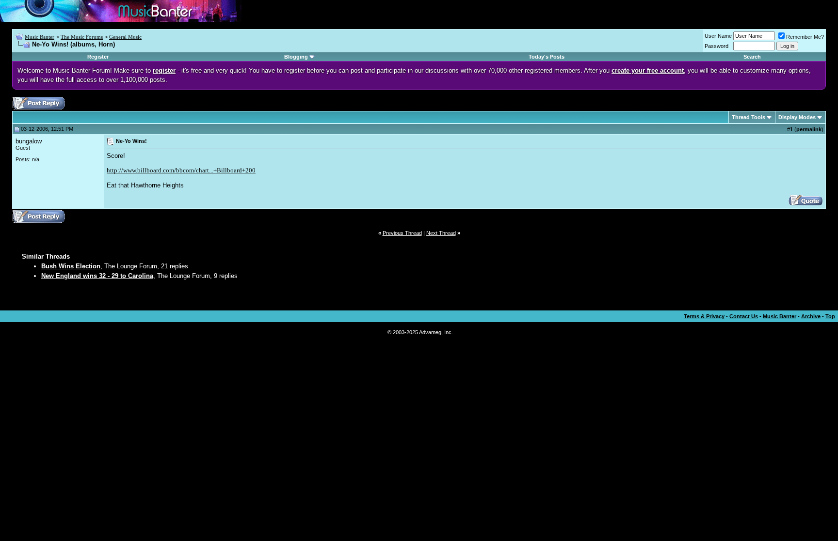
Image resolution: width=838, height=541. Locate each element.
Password (716, 46)
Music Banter (39, 37)
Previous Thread (402, 233)
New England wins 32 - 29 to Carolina (97, 275)
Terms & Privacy (704, 316)
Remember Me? (805, 37)
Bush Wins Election (70, 266)
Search (752, 57)
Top (830, 316)
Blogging (296, 57)
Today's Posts (546, 57)
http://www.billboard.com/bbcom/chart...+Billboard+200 (181, 170)
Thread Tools (748, 117)
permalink (809, 129)
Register (98, 57)
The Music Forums (82, 37)
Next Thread (441, 233)
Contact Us (743, 316)
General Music (125, 37)
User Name (718, 36)
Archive (811, 316)
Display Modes (797, 117)
